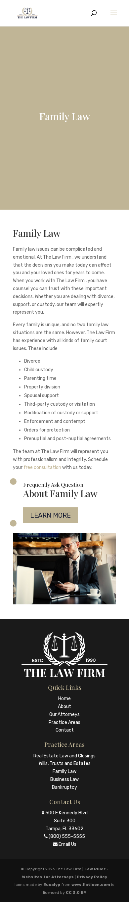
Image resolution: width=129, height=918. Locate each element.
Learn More (50, 515)
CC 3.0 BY (76, 892)
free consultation (42, 467)
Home (64, 698)
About (64, 706)
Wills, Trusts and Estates (65, 763)
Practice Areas (64, 722)
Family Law (64, 771)
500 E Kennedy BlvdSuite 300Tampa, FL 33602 (66, 821)
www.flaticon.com (90, 884)
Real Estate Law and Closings (64, 756)
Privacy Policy (92, 877)
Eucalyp (51, 884)
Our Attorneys (64, 714)
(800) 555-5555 (67, 836)
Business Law (64, 779)
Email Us (67, 844)
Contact (65, 730)
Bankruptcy (64, 787)
